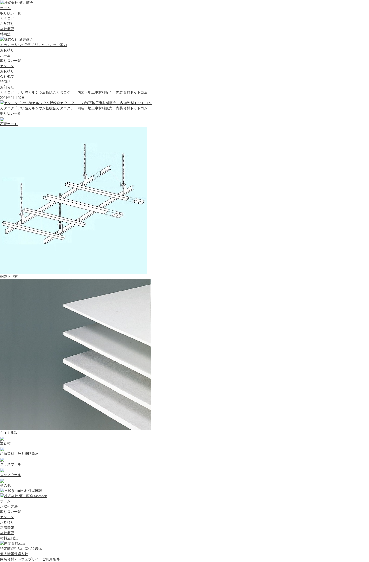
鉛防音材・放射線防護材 (19, 454)
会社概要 (7, 29)
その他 (5, 485)
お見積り (7, 24)
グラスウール (10, 464)
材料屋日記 (9, 538)
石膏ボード (9, 124)
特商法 (5, 34)
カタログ (7, 18)
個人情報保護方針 (14, 554)
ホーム (5, 8)
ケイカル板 (9, 433)
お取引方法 (9, 506)
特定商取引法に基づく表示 (21, 549)
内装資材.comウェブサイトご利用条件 (30, 559)
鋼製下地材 (9, 276)
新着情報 (7, 528)
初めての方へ (33, 45)
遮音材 (5, 443)
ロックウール (10, 475)
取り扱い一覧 (10, 13)
